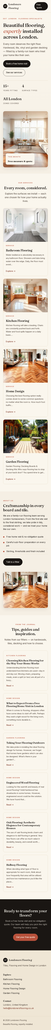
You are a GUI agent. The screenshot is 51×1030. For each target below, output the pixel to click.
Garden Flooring (11, 993)
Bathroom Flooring (12, 979)
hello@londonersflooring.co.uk (18, 1008)
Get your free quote (25, 937)
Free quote (39, 6)
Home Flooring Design (14, 988)
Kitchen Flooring (11, 984)
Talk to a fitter (12, 562)
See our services (14, 72)
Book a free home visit (16, 63)
